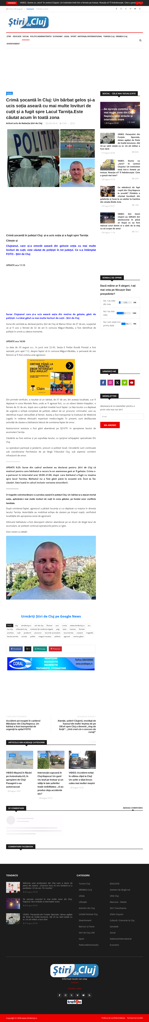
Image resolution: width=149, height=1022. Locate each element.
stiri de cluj (38, 625)
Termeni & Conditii (135, 1018)
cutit (19, 633)
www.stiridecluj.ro (77, 625)
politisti (57, 636)
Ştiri (9, 36)
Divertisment (13, 43)
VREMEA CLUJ (121, 36)
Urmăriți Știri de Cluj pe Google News (51, 616)
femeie (82, 629)
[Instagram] (121, 8)
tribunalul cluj (21, 629)
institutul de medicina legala (41, 629)
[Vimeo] (131, 8)
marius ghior (78, 636)
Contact (30, 9)
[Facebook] (117, 8)
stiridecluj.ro (26, 625)
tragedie (89, 633)
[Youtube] (135, 8)
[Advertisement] (74, 69)
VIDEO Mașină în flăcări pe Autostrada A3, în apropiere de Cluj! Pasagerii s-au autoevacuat (19, 779)
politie (32, 636)
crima (64, 625)
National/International (90, 36)
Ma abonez (110, 425)
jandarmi (27, 633)
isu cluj (10, 629)
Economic (58, 36)
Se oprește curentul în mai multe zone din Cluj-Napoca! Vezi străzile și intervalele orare (47, 900)
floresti (49, 625)
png (57, 629)
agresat (67, 636)
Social (26, 36)
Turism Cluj (109, 36)
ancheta (10, 633)
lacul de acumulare (52, 633)
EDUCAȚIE (17, 36)
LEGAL (66, 36)
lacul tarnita (68, 633)
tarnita (24, 636)
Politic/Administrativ (41, 36)
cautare (80, 633)
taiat (64, 629)
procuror (38, 633)
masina (73, 629)
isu (89, 625)
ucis (57, 625)
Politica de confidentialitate (113, 1018)
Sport (73, 36)
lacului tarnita (12, 636)
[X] (126, 8)
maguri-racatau (45, 636)
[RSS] (140, 8)
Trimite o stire (42, 9)
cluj (16, 625)
